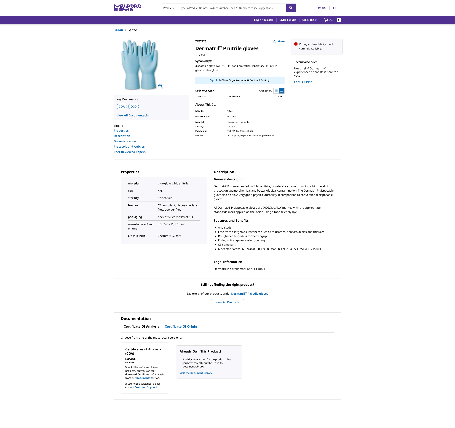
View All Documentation (133, 115)
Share (281, 41)
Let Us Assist (303, 82)
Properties (121, 130)
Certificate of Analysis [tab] (141, 326)
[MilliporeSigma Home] (127, 7)
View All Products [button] (227, 302)
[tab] (121, 30)
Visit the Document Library (196, 373)
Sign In (214, 80)
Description (122, 136)
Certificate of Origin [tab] (181, 326)
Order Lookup (287, 20)
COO (133, 106)
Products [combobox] (168, 8)
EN (334, 8)
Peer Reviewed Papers (130, 152)
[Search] (291, 8)
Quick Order (309, 20)
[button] (263, 20)
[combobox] (228, 8)
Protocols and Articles (129, 146)
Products (118, 29)
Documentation (125, 141)
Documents (143, 378)
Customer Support (146, 387)
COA (122, 106)
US (324, 8)
